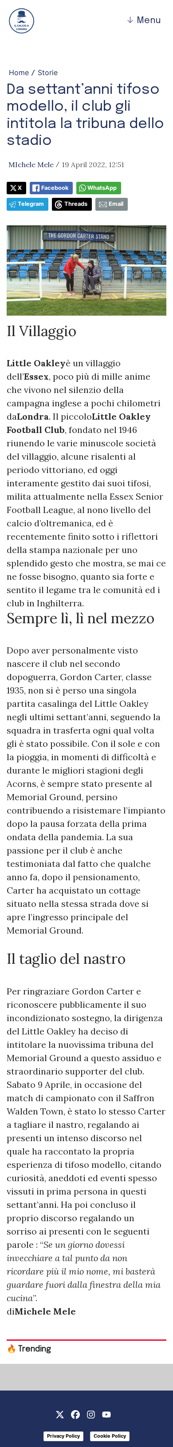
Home (19, 72)
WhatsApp (102, 187)
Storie (48, 72)
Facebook (54, 187)
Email (116, 203)
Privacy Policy (63, 1436)
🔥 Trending (29, 1349)
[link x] (59, 1414)
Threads (75, 203)
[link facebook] (75, 1414)
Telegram (31, 203)
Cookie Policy (110, 1436)
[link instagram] (90, 1414)
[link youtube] (106, 1414)
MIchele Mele (31, 164)
